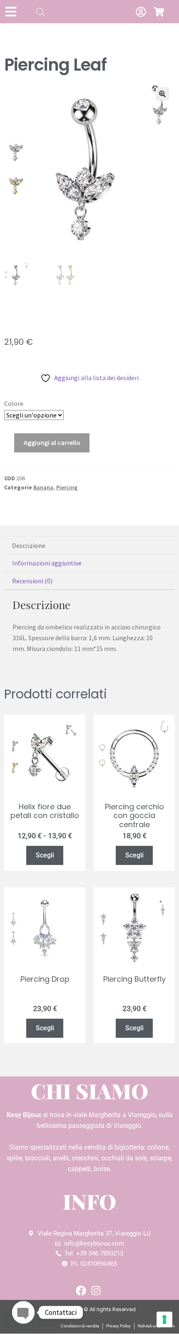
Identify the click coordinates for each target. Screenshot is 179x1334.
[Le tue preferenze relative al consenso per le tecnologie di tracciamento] (164, 1319)
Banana (43, 487)
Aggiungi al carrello (52, 442)
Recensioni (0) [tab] (32, 581)
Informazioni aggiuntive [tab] (47, 563)
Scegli (45, 855)
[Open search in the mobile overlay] (40, 12)
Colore (13, 403)
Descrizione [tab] (28, 545)
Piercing (66, 487)
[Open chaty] (23, 1312)
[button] (162, 94)
